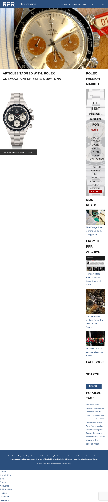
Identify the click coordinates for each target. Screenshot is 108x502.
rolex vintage (90, 404)
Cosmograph (96, 415)
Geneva (89, 433)
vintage (97, 404)
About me (4, 486)
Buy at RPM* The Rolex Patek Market (74, 4)
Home (3, 471)
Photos (3, 493)
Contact (101, 4)
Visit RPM (95, 191)
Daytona (99, 430)
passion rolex (91, 430)
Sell (94, 4)
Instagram (4, 500)
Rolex (97, 419)
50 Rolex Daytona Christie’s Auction (18, 153)
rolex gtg (97, 412)
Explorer (88, 415)
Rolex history (90, 412)
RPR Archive (6, 489)
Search (93, 386)
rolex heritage (97, 422)
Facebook (4, 497)
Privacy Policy (66, 463)
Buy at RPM (5, 475)
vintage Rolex (99, 437)
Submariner (89, 408)
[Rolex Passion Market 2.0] (95, 142)
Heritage (95, 433)
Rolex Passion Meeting (94, 426)
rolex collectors (99, 408)
